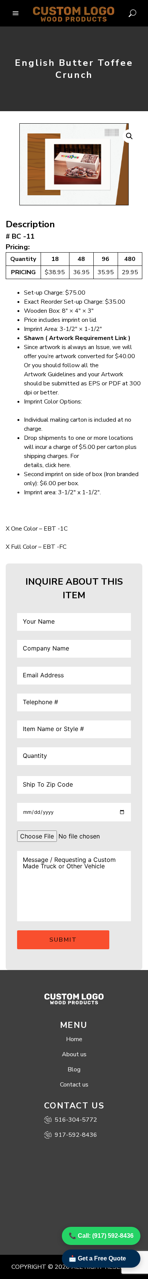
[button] (129, 136)
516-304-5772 (76, 1120)
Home (74, 1039)
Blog (74, 1069)
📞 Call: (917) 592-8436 (101, 1235)
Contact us (74, 1084)
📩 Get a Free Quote (97, 1258)
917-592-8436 (76, 1135)
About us (74, 1054)
